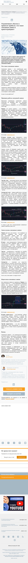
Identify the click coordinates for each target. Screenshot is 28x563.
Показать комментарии (14, 389)
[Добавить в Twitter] (5, 20)
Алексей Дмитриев (11, 369)
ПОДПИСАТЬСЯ (21, 457)
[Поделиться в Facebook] (2, 20)
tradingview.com (11, 135)
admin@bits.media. (15, 553)
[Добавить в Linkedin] (12, 20)
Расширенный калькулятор (7, 477)
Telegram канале (9, 399)
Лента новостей (5, 405)
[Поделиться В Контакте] (15, 20)
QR (22, 556)
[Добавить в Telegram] (9, 20)
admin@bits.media (23, 519)
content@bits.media (23, 525)
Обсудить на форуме (14, 394)
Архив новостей (14, 558)
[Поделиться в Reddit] (18, 20)
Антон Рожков (9, 356)
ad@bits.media (24, 530)
